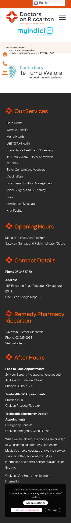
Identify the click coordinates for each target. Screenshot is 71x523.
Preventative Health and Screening (30, 150)
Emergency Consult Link (33, 430)
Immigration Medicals (21, 203)
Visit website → (15, 343)
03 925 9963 (23, 337)
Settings (52, 509)
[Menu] (60, 17)
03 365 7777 (23, 386)
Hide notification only (26, 509)
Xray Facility (14, 210)
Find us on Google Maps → (23, 297)
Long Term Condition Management (30, 183)
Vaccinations (15, 176)
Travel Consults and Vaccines (26, 169)
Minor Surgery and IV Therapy (26, 190)
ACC (10, 197)
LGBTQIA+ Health (18, 143)
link (13, 467)
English (43, 2)
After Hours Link (27, 475)
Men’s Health (15, 136)
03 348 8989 (23, 271)
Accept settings (35, 502)
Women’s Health (17, 129)
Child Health (15, 123)
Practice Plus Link (28, 405)
